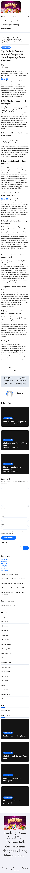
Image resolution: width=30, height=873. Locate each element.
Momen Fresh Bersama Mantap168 (12, 583)
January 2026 (6, 649)
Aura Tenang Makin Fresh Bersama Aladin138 (13, 593)
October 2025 (6, 662)
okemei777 (20, 393)
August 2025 (6, 671)
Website (3, 524)
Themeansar (14, 870)
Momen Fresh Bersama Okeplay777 (13, 588)
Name (3, 508)
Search (4, 542)
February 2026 (6, 644)
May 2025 (5, 685)
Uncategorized (6, 47)
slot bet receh (5, 570)
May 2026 (5, 630)
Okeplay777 (4, 79)
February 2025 (6, 699)
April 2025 (5, 690)
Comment (4, 486)
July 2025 (5, 676)
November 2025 (7, 658)
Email (3, 516)
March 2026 (6, 639)
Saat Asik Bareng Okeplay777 (14, 422)
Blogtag (24, 868)
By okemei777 (7, 65)
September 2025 (7, 667)
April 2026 (5, 635)
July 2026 (5, 621)
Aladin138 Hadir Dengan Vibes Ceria (13, 578)
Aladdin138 (4, 567)
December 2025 (7, 653)
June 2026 (5, 626)
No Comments (5, 67)
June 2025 (5, 681)
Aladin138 (4, 561)
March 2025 (6, 694)
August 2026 (6, 617)
